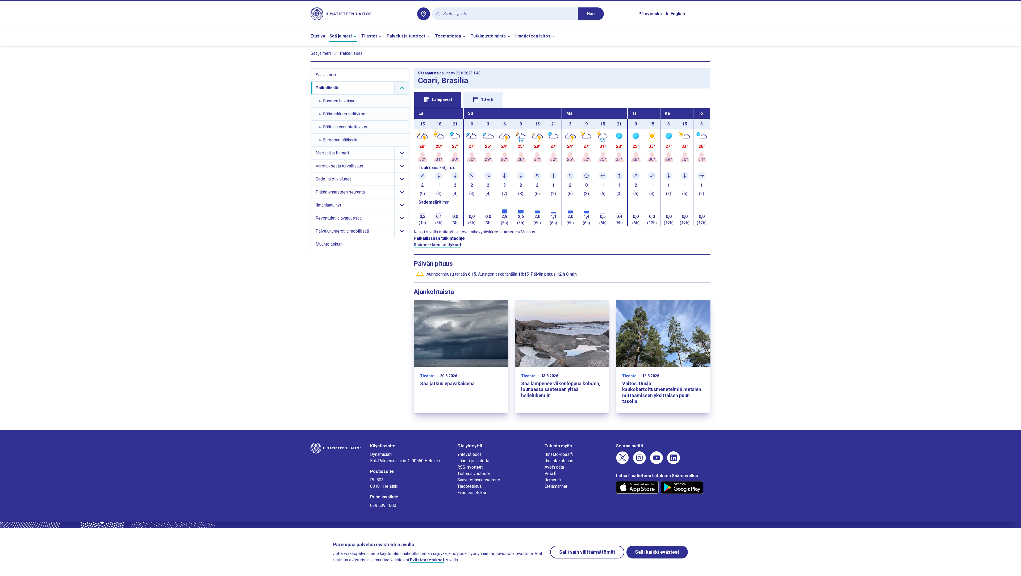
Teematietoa (448, 36)
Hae (591, 13)
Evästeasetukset (473, 492)
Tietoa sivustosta (473, 473)
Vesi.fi (550, 473)
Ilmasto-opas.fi (559, 454)
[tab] (437, 100)
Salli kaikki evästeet (657, 552)
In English (675, 13)
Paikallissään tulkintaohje (439, 238)
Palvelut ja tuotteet (406, 36)
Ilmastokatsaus (559, 460)
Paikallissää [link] (351, 53)
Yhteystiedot (469, 454)
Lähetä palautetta (473, 460)
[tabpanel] (562, 167)
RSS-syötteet (470, 467)
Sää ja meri (340, 36)
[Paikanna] (423, 13)
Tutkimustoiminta (488, 36)
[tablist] (562, 99)
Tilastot (369, 36)
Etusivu (318, 36)
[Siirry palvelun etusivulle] (359, 13)
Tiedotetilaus (469, 486)
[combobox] (508, 14)
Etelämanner (556, 486)
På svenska (650, 13)
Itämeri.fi (553, 479)
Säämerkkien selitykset (437, 244)
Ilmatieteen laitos (532, 36)
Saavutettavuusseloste (478, 479)
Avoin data (554, 467)
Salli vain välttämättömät (587, 552)
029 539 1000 (383, 505)
